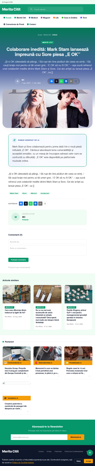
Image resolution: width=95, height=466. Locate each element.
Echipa (49, 451)
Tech (85, 17)
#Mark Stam (14, 193)
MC (23, 80)
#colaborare (45, 193)
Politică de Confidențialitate (74, 451)
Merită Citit (21, 17)
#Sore (24, 193)
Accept (88, 461)
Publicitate (58, 451)
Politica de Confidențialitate (23, 462)
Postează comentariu (18, 260)
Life (57, 17)
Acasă (8, 17)
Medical (34, 17)
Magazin (46, 17)
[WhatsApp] (61, 81)
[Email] (71, 81)
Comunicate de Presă (15, 24)
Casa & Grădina (70, 17)
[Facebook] (52, 81)
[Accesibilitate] (90, 453)
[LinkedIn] (66, 81)
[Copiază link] (76, 81)
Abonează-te (75, 437)
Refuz (79, 461)
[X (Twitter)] (56, 81)
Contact (32, 24)
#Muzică (34, 193)
